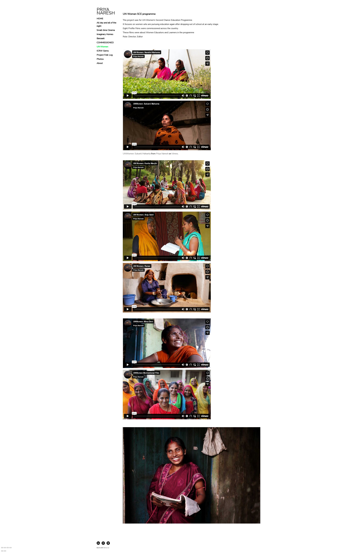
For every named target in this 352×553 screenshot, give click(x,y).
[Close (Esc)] (2, 547)
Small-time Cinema (106, 30)
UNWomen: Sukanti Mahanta (137, 153)
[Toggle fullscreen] (8, 547)
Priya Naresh (162, 153)
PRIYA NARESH (106, 11)
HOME (100, 18)
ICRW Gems (103, 50)
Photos (100, 59)
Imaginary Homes (105, 34)
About (100, 63)
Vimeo (175, 153)
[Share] (5, 547)
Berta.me (106, 548)
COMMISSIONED (105, 42)
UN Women (102, 46)
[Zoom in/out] (10, 547)
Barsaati (101, 38)
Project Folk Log (105, 54)
